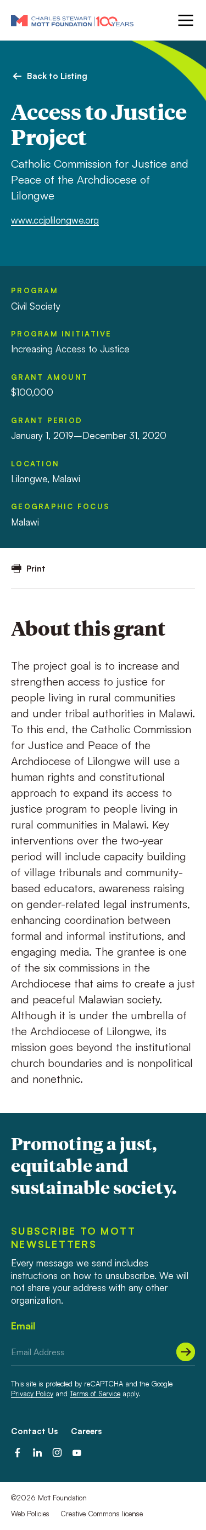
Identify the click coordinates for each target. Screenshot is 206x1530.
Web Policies (30, 1513)
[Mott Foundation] (72, 20)
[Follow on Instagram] (57, 1452)
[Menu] (184, 20)
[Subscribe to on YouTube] (76, 1452)
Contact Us (34, 1431)
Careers (86, 1431)
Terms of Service (95, 1393)
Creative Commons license (101, 1513)
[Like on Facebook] (17, 1452)
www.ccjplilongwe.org (55, 220)
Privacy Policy (32, 1393)
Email (23, 1326)
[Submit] (185, 1352)
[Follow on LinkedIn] (37, 1452)
